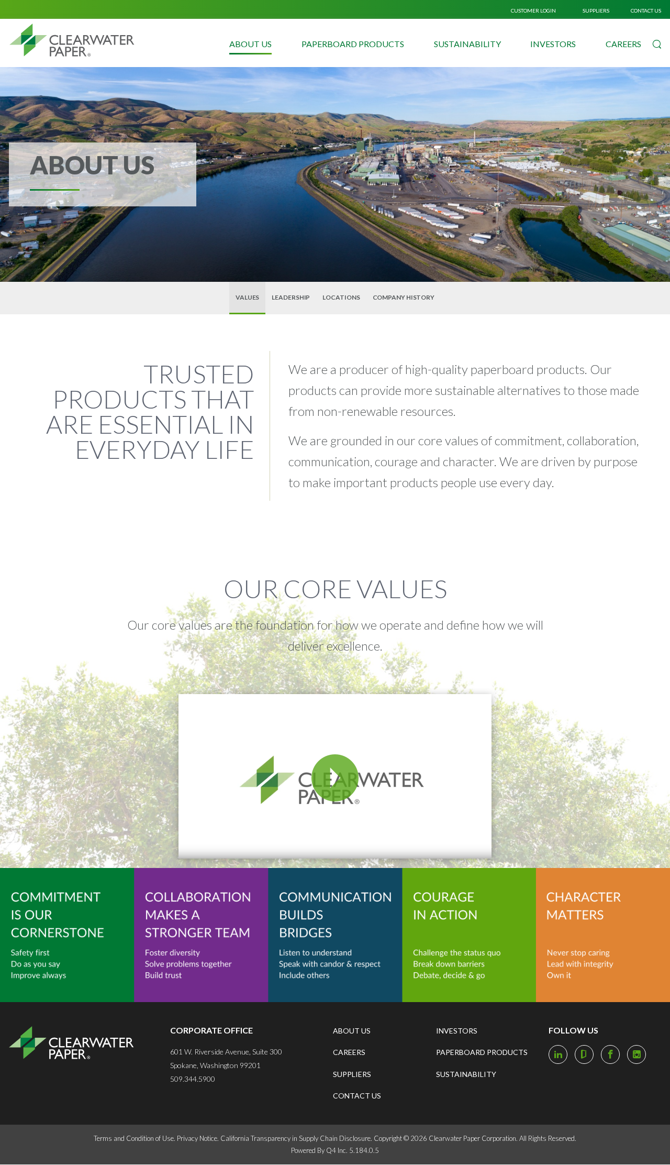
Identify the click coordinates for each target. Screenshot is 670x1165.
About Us (250, 44)
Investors (553, 44)
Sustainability (467, 44)
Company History (404, 297)
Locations (341, 297)
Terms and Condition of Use (134, 1138)
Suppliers (596, 10)
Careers (623, 44)
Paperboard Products (353, 44)
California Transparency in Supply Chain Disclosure (295, 1138)
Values (247, 297)
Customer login (533, 10)
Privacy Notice (197, 1138)
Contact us (646, 10)
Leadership (291, 297)
